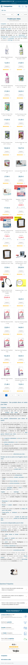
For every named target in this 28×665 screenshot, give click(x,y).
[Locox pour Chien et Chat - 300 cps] (7, 192)
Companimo (3, 23)
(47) (10, 305)
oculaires (16, 477)
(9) (10, 274)
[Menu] (1, 6)
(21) (24, 69)
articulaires (9, 487)
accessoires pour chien (18, 550)
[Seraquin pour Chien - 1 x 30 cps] (21, 283)
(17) (10, 154)
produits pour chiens (6, 28)
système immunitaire (14, 483)
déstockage (24, 559)
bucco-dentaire (14, 481)
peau (4, 479)
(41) (10, 183)
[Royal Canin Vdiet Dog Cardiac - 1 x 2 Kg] (7, 314)
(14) (24, 391)
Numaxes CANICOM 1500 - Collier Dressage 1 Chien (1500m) (6, 292)
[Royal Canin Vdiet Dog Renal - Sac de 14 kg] (7, 343)
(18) (10, 98)
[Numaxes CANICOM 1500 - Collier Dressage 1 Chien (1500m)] (7, 283)
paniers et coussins (10, 538)
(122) (10, 214)
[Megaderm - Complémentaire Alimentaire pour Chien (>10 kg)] (21, 192)
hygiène (3, 492)
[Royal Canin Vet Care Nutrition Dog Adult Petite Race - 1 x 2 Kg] (21, 371)
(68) (24, 183)
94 (18, 395)
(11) (24, 126)
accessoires (11, 38)
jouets (4, 38)
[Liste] (21, 14)
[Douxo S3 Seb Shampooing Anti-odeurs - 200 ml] (21, 50)
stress (20, 487)
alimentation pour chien (19, 454)
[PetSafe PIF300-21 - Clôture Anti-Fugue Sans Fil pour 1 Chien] (21, 254)
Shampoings (5, 501)
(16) (10, 362)
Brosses (4, 505)
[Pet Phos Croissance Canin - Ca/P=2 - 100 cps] (21, 106)
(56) (24, 214)
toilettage (10, 40)
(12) (10, 126)
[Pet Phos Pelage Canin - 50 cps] (7, 163)
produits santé (17, 469)
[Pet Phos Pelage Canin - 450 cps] (21, 135)
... (15, 395)
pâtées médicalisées (9, 442)
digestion (9, 489)
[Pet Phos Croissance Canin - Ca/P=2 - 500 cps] (7, 135)
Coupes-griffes (5, 512)
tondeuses (14, 512)
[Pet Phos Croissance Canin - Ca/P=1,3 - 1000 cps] (7, 106)
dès (7, 1)
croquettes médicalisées (10, 438)
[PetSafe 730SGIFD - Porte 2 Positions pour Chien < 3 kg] (21, 223)
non (19, 438)
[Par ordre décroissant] (15, 14)
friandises (6, 444)
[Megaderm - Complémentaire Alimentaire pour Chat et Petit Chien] (7, 223)
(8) (10, 334)
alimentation (22, 35)
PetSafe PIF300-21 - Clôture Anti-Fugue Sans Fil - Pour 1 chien (21, 263)
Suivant (22, 395)
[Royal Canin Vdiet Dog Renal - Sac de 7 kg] (21, 343)
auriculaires (21, 477)
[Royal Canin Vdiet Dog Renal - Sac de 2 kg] (7, 371)
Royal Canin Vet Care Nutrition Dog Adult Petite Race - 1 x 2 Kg (21, 380)
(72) (24, 305)
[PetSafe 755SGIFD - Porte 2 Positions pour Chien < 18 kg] (7, 254)
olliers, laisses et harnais (11, 534)
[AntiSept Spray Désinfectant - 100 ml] (7, 50)
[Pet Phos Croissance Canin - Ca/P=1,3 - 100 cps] (21, 78)
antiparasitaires (4, 36)
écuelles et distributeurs (10, 545)
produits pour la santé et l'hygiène (18, 36)
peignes (10, 505)
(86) (24, 274)
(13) (24, 154)
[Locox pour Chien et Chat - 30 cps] (21, 163)
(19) (10, 69)
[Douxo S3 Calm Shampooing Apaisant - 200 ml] (7, 78)
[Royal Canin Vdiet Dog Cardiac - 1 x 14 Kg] (21, 314)
